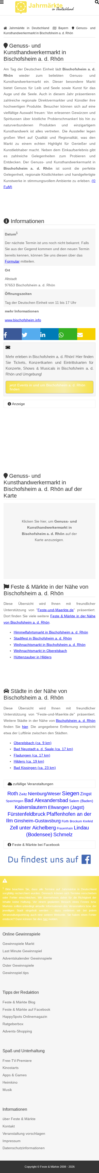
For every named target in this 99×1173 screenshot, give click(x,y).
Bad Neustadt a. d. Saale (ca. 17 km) (43, 749)
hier (25, 727)
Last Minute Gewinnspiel (22, 951)
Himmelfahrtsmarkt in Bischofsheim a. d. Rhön (51, 632)
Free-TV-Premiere (17, 1061)
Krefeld (88, 821)
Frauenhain (65, 828)
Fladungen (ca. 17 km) (32, 755)
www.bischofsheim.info (23, 320)
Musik (7, 1090)
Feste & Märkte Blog (19, 1002)
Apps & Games (15, 1075)
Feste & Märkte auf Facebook (26, 1009)
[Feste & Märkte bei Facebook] (50, 868)
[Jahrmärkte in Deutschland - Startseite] (50, 7)
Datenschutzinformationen (24, 1148)
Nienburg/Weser (44, 793)
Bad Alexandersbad (46, 800)
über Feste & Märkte (19, 1119)
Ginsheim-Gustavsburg (37, 820)
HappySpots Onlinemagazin (25, 1017)
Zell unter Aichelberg (33, 827)
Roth (12, 793)
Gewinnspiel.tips (16, 973)
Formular (12, 261)
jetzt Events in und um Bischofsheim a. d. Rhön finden (47, 387)
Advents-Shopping (17, 1031)
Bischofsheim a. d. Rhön (75, 721)
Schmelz (63, 834)
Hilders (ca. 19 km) (29, 761)
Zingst (85, 794)
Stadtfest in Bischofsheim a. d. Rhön (43, 638)
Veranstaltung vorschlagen (24, 1133)
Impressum (12, 1141)
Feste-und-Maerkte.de (56, 610)
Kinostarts (11, 1068)
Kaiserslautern (31, 807)
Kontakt (9, 1126)
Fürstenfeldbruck (26, 814)
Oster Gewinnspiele (18, 965)
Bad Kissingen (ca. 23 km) (35, 768)
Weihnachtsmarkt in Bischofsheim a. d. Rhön (50, 645)
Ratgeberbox (13, 1024)
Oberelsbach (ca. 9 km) (33, 743)
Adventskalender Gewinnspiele (27, 958)
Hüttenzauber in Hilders (33, 657)
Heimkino (10, 1082)
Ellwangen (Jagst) (66, 807)
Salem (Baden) (81, 801)
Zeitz (23, 794)
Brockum (76, 821)
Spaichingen (14, 801)
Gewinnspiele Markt (18, 944)
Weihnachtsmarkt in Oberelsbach (40, 651)
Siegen (70, 793)
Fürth (65, 821)
